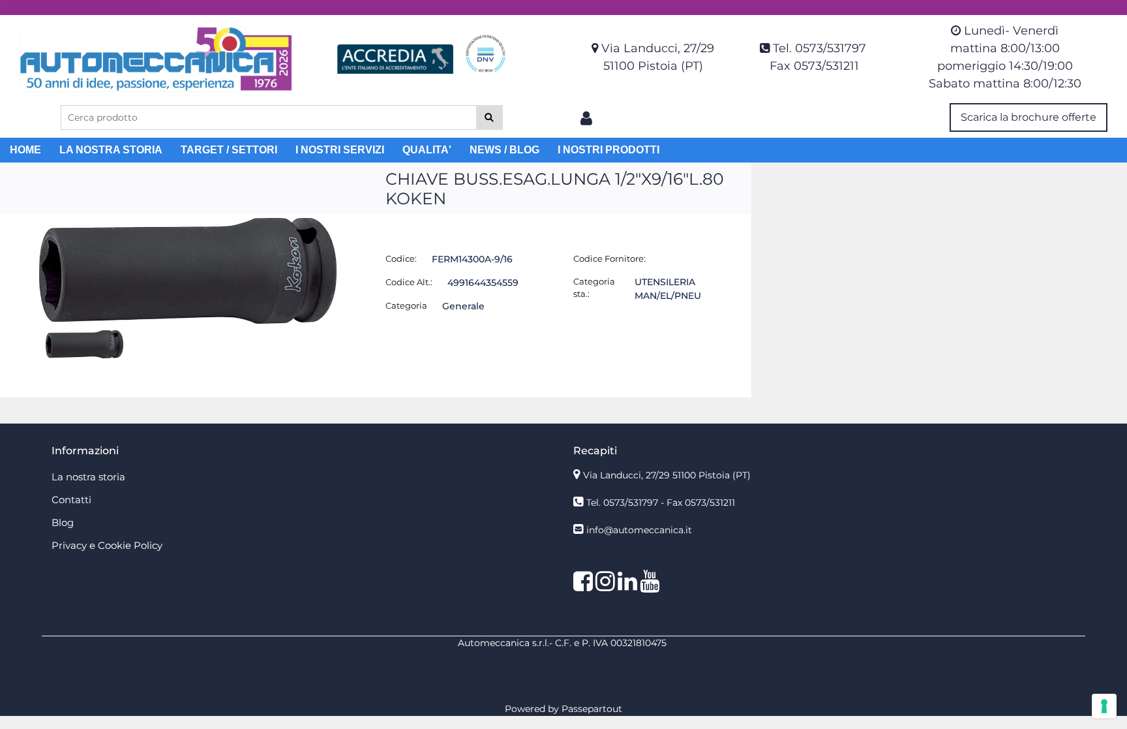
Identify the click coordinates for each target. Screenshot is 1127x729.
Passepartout (592, 709)
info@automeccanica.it (639, 530)
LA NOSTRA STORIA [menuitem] (110, 149)
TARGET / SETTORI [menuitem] (229, 149)
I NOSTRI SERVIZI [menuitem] (339, 149)
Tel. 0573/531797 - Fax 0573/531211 (660, 502)
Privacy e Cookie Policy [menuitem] (107, 545)
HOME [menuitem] (25, 149)
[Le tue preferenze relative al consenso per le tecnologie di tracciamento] (1104, 706)
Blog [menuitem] (63, 522)
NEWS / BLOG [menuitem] (504, 149)
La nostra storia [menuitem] (88, 477)
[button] (489, 117)
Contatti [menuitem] (71, 499)
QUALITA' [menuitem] (426, 149)
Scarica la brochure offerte (1028, 117)
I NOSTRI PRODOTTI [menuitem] (608, 149)
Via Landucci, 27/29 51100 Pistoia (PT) (667, 475)
